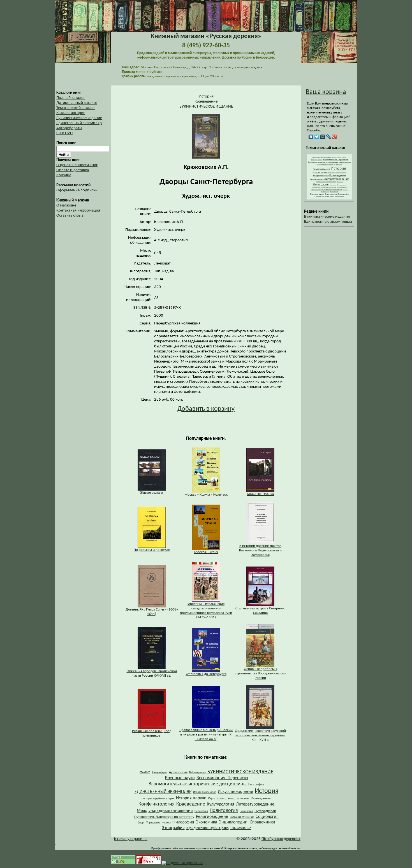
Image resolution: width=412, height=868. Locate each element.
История (206, 96)
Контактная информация (78, 210)
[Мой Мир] (323, 136)
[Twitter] (317, 136)
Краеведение (206, 101)
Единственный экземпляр (79, 123)
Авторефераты (69, 128)
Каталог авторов (70, 113)
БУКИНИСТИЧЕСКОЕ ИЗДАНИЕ (206, 107)
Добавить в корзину (206, 409)
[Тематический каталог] (329, 198)
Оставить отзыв (70, 215)
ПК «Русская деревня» (280, 839)
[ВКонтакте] (311, 136)
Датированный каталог (76, 103)
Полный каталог (70, 98)
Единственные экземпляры (328, 222)
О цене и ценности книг (77, 165)
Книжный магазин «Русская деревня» (206, 36)
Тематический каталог (75, 108)
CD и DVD (64, 133)
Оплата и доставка (72, 170)
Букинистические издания (327, 217)
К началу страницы (130, 839)
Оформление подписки (77, 190)
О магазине (66, 205)
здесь (258, 67)
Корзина (63, 175)
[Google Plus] (334, 136)
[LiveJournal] (329, 136)
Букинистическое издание (79, 118)
